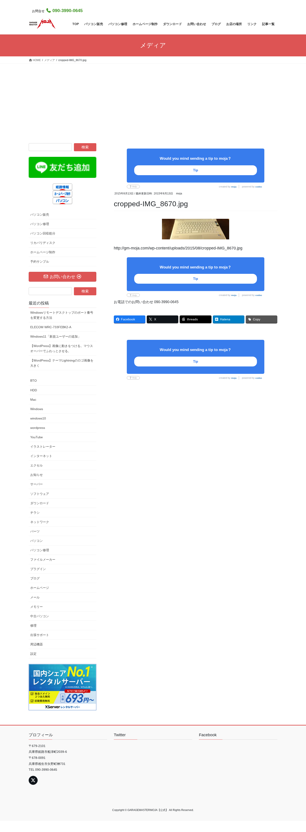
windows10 (38, 418)
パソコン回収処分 (42, 233)
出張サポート (39, 635)
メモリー (36, 607)
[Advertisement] (153, 97)
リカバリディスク (42, 243)
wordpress (37, 428)
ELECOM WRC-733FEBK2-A (50, 327)
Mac (33, 399)
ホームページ (39, 587)
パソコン (36, 541)
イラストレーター (42, 446)
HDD (33, 390)
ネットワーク (39, 522)
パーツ (35, 531)
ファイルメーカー (42, 559)
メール (35, 597)
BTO (33, 380)
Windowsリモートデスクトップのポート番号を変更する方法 (61, 315)
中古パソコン (39, 616)
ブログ (35, 578)
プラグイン (38, 569)
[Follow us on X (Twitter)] (33, 780)
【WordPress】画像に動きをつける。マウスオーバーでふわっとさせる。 (61, 348)
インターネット (41, 456)
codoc (258, 186)
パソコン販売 (39, 214)
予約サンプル (39, 261)
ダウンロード (39, 503)
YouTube (36, 437)
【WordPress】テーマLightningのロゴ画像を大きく (61, 363)
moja (234, 186)
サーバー (36, 484)
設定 (33, 653)
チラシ (35, 512)
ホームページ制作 (42, 252)
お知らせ (36, 475)
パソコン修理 (39, 224)
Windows (36, 409)
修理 (33, 625)
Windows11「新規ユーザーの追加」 (55, 336)
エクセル (36, 465)
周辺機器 (36, 644)
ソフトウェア (39, 494)
